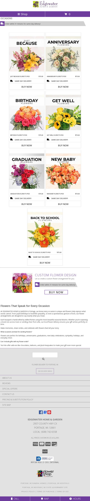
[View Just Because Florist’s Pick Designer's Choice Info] (26, 54)
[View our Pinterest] (49, 413)
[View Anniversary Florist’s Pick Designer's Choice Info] (63, 54)
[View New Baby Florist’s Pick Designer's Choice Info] (63, 171)
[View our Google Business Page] (45, 413)
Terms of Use (62, 491)
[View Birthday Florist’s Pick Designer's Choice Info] (26, 112)
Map (46, 498)
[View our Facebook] (41, 413)
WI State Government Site (56, 487)
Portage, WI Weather (32, 487)
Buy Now (26, 86)
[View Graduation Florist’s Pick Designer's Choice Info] (26, 171)
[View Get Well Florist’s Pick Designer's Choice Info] (63, 112)
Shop (24, 14)
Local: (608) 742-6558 (45, 431)
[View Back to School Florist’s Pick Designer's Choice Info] (45, 230)
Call (16, 498)
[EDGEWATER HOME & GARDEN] (45, 8)
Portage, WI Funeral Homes (33, 483)
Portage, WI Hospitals (58, 483)
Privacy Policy (28, 491)
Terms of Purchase (45, 491)
